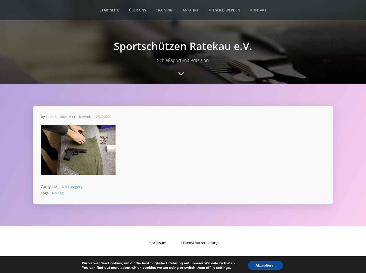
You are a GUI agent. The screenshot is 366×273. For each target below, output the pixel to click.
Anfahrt (190, 10)
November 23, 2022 (93, 116)
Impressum (156, 242)
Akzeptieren (265, 265)
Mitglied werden (224, 10)
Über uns (137, 10)
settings (223, 268)
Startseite (109, 10)
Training (164, 10)
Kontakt (258, 10)
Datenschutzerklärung (199, 242)
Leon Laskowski (58, 116)
